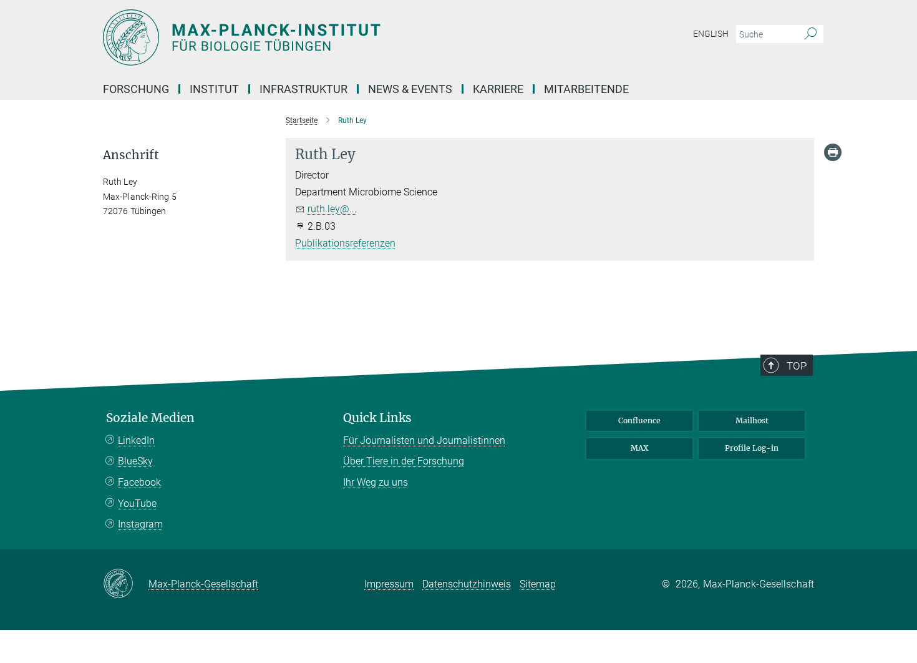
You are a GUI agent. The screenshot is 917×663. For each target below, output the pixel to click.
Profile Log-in (752, 448)
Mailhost (752, 420)
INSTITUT (214, 89)
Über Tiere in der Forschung (403, 461)
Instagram (140, 524)
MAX (640, 448)
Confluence (639, 420)
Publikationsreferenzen (345, 243)
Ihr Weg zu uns (375, 482)
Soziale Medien (150, 418)
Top (797, 366)
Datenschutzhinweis (466, 584)
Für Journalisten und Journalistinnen (424, 440)
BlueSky (135, 461)
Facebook (139, 482)
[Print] (832, 152)
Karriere (498, 89)
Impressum (389, 584)
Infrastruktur (303, 89)
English (711, 34)
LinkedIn (136, 440)
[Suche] (810, 34)
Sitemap (538, 584)
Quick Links (377, 418)
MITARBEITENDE (586, 89)
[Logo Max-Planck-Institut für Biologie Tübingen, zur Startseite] (337, 37)
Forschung (136, 89)
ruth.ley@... (332, 209)
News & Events (410, 89)
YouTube (137, 503)
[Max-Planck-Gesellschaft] (125, 584)
